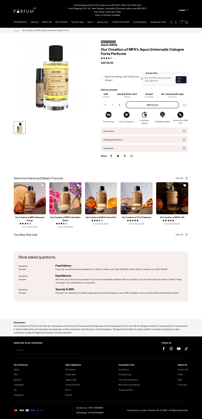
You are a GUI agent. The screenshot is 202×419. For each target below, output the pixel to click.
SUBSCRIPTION (158, 22)
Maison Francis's (108, 42)
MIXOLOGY (102, 22)
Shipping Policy (126, 390)
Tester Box (70, 374)
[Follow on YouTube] (179, 349)
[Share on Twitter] (118, 155)
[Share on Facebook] (111, 155)
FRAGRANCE (20, 22)
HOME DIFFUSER (120, 22)
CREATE (34, 22)
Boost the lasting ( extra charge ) (122, 78)
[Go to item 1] (20, 127)
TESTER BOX (77, 22)
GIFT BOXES (61, 22)
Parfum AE (183, 369)
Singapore (19, 395)
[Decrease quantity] (105, 105)
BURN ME (47, 22)
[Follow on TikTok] (186, 349)
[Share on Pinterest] (124, 155)
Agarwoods (70, 379)
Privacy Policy (125, 374)
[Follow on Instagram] (171, 349)
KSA (16, 374)
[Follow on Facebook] (164, 349)
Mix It (68, 390)
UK (15, 390)
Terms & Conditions (128, 379)
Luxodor (143, 410)
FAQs (180, 374)
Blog (180, 379)
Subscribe (89, 350)
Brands (68, 395)
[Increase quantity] (119, 105)
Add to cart (152, 105)
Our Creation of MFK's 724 (172, 217)
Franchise (182, 384)
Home (16, 30)
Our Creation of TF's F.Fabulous (136, 217)
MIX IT (90, 22)
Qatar (16, 369)
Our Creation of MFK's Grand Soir (101, 217)
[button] (107, 58)
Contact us (124, 369)
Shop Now (179, 79)
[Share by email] (131, 155)
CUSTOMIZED (140, 22)
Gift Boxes (70, 369)
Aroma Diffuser (72, 384)
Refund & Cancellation (129, 384)
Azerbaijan (19, 384)
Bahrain (17, 379)
